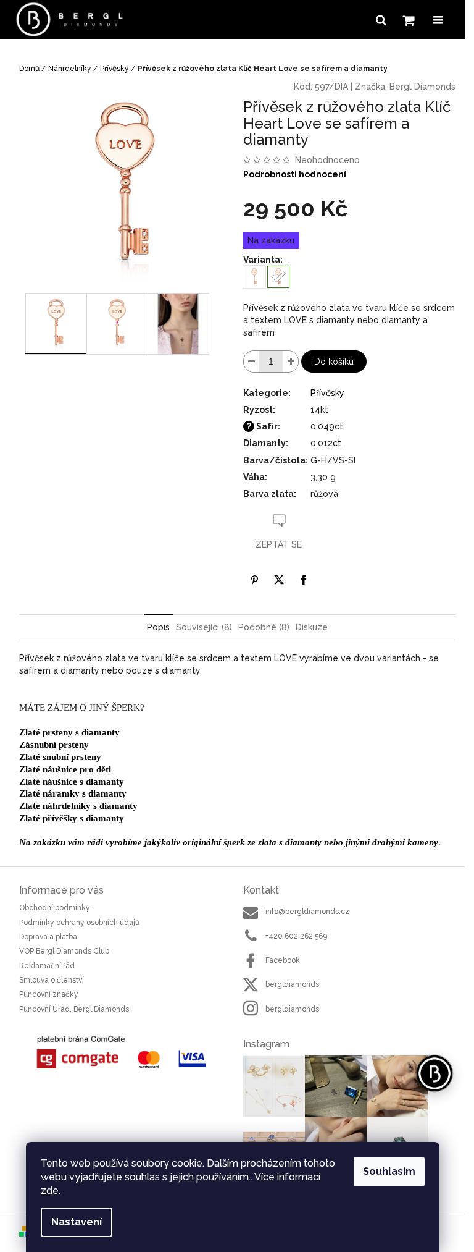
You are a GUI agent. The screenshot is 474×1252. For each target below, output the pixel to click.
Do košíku (334, 361)
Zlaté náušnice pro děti (65, 769)
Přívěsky (327, 393)
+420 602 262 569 (296, 936)
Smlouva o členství (51, 980)
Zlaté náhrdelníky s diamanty (78, 806)
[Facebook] (304, 580)
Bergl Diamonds (422, 86)
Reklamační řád (47, 966)
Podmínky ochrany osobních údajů (79, 922)
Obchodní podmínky (54, 907)
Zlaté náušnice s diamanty (71, 782)
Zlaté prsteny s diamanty (69, 732)
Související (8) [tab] (204, 627)
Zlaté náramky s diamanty (73, 793)
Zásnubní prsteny (54, 745)
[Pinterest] (254, 580)
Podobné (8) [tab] (263, 627)
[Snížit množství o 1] (251, 361)
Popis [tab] (158, 627)
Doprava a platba (48, 937)
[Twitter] (279, 580)
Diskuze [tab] (312, 627)
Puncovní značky (48, 994)
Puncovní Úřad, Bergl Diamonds (74, 1009)
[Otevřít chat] (434, 1073)
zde (50, 1190)
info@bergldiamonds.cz (307, 911)
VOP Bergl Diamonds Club (64, 951)
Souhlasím (389, 1171)
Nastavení (76, 1222)
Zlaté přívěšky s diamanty (71, 818)
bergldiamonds (292, 984)
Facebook (282, 960)
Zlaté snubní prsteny (60, 757)
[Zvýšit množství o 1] (290, 361)
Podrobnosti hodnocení (294, 174)
